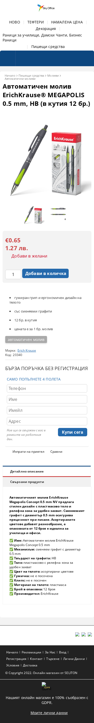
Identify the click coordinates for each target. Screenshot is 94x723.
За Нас (50, 652)
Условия (12, 665)
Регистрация (16, 659)
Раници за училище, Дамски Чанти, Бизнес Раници (42, 37)
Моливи (53, 75)
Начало (10, 75)
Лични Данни (74, 659)
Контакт (36, 659)
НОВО (14, 22)
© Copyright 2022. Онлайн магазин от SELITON (41, 673)
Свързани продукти (27, 482)
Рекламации (31, 652)
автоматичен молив (26, 339)
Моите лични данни (49, 712)
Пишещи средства (48, 46)
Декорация (46, 28)
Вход (62, 652)
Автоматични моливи (20, 79)
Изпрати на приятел (28, 451)
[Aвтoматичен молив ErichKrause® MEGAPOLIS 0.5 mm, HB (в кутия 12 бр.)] (47, 197)
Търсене (53, 659)
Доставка (30, 665)
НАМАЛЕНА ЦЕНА (67, 22)
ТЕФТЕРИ (35, 22)
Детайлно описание (27, 471)
